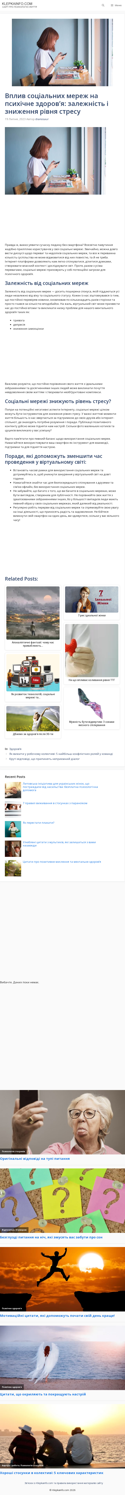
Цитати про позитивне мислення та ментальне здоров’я (62, 862)
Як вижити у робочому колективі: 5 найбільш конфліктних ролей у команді (61, 754)
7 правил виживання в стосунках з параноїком (55, 803)
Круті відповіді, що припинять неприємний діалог (44, 759)
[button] (103, 5)
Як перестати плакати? (38, 822)
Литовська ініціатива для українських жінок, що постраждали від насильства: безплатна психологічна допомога (60, 787)
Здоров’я (15, 749)
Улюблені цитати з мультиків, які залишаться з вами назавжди (59, 843)
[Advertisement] (62, 218)
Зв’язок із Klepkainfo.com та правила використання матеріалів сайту (64, 1483)
